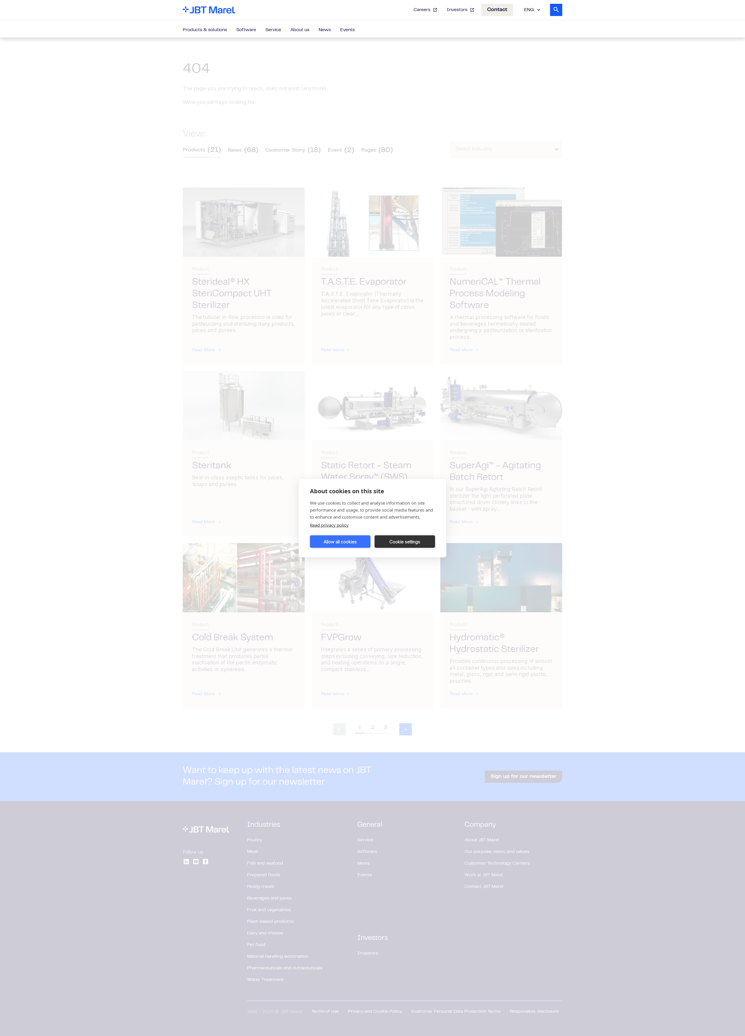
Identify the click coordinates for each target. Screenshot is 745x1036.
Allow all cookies (340, 541)
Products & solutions (205, 30)
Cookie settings (404, 541)
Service (273, 30)
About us (299, 30)
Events (347, 30)
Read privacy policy (329, 525)
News (325, 30)
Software (246, 30)
